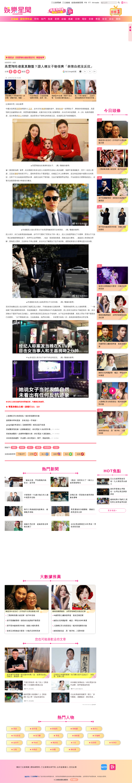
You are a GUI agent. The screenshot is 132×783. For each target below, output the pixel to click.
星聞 (57, 19)
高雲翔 (19, 109)
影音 (104, 19)
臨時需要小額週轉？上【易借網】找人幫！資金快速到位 (35, 695)
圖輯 (118, 19)
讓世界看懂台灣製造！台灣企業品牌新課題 (118, 491)
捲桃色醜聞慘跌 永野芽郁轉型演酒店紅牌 (69, 611)
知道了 (75, 779)
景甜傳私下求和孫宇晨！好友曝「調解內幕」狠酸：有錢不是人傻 (15, 97)
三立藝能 (66, 3)
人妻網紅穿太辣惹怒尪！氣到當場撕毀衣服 (22, 416)
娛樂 (14, 62)
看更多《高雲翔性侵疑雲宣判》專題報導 (26, 57)
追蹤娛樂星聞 (77, 3)
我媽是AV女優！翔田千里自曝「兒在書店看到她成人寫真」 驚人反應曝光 (62, 97)
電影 (84, 19)
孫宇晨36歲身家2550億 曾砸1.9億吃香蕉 (23, 626)
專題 (98, 19)
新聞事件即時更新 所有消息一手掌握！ (22, 420)
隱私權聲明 (35, 767)
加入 (43, 454)
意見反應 (73, 767)
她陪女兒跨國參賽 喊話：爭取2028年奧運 (70, 621)
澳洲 (43, 109)
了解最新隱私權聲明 (61, 779)
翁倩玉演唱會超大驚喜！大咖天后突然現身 (23, 631)
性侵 (61, 109)
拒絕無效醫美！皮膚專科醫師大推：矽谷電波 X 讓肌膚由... (29, 434)
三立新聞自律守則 (48, 767)
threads (95, 3)
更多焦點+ (112, 510)
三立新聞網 (56, 3)
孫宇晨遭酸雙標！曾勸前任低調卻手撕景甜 (23, 621)
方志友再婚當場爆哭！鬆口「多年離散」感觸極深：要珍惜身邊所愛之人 (82, 695)
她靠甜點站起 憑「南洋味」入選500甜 (69, 631)
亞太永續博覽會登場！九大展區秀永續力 (118, 481)
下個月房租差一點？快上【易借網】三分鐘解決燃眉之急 (36, 683)
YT (89, 3)
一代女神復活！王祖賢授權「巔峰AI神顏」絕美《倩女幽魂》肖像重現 (38, 97)
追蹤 (55, 454)
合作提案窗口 (62, 767)
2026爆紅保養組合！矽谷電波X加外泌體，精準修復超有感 (83, 683)
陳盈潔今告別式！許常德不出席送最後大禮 (22, 611)
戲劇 (70, 19)
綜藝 (64, 19)
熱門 (43, 19)
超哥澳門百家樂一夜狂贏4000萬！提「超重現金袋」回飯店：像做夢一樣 (27, 675)
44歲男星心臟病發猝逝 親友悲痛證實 (68, 615)
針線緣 (14, 19)
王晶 (30, 109)
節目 (111, 19)
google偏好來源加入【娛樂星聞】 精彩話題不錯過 (25, 425)
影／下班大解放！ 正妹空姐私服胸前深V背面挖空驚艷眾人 (85, 97)
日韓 (77, 19)
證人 (20, 116)
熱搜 (50, 19)
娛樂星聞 (8, 62)
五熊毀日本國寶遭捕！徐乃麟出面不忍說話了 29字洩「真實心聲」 (74, 675)
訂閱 (31, 454)
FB (85, 3)
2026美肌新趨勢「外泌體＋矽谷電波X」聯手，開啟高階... (28, 438)
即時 (36, 19)
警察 (16, 174)
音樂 (91, 19)
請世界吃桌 (26, 19)
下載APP (21, 454)
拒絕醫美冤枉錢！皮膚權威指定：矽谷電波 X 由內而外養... (29, 429)
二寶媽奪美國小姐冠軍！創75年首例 (21, 615)
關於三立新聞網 (22, 767)
